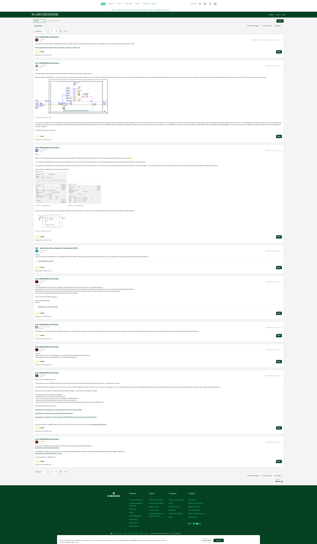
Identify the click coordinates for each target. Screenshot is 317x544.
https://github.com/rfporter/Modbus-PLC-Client (48, 453)
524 (41, 270)
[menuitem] (112, 4)
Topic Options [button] (38, 26)
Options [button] (279, 40)
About (171, 503)
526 (41, 338)
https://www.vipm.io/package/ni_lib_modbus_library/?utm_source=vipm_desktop (58, 409)
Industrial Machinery (135, 516)
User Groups (127, 10)
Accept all (218, 540)
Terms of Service (154, 510)
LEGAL (125, 533)
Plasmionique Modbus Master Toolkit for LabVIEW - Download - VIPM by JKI (57, 47)
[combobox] (160, 21)
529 (41, 464)
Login (277, 14)
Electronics (132, 509)
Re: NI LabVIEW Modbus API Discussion (47, 37)
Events (171, 517)
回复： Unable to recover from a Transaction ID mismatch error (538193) (56, 248)
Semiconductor (133, 523)
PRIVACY (136, 533)
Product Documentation (196, 503)
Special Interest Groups (140, 10)
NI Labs (150, 10)
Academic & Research (136, 500)
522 (41, 139)
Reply (279, 52)
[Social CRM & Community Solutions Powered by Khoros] (279, 481)
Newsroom (172, 510)
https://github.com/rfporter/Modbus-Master (47, 447)
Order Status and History (156, 503)
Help (283, 14)
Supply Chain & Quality (176, 513)
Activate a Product (194, 510)
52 (56, 31)
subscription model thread (98, 424)
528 (41, 431)
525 (41, 316)
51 (52, 31)
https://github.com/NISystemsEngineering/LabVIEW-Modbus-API (54, 413)
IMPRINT (130, 533)
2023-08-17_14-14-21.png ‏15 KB (48, 307)
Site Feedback (193, 517)
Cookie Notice (133, 540)
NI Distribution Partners (156, 500)
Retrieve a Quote (154, 506)
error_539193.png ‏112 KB (45, 261)
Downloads (192, 500)
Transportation (133, 526)
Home (112, 10)
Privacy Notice (123, 540)
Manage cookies (144, 533)
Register (271, 14)
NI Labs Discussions (159, 10)
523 (41, 240)
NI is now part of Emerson (176, 500)
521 (41, 55)
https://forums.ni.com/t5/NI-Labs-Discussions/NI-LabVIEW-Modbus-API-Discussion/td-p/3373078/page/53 (66, 417)
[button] (37, 52)
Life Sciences (133, 519)
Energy (131, 512)
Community (119, 10)
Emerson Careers (174, 506)
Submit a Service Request (196, 513)
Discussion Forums (194, 506)
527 (41, 364)
